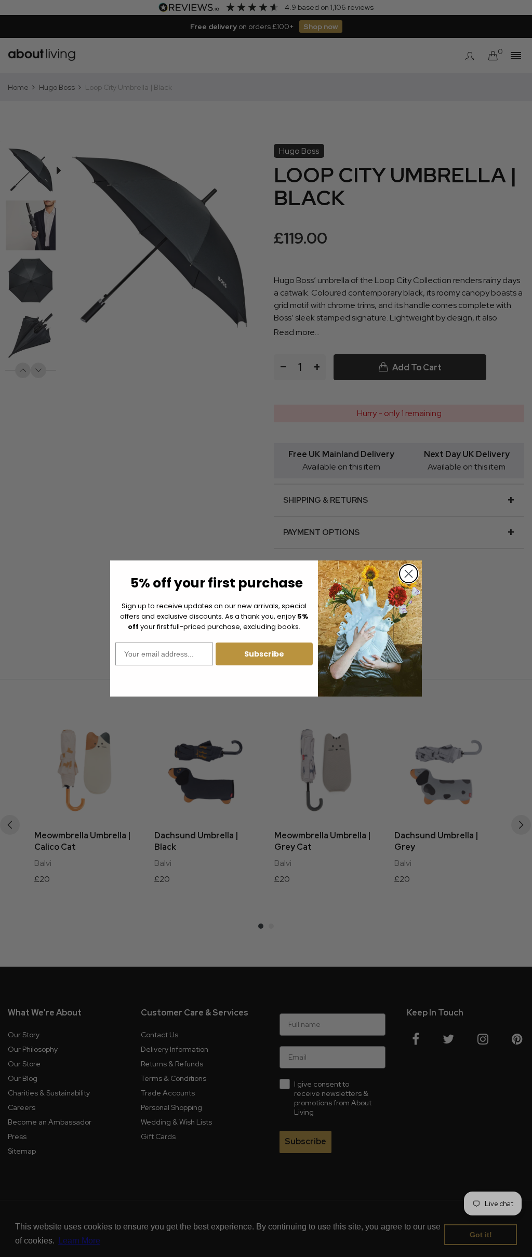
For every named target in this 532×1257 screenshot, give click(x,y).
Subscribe (264, 654)
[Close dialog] (409, 574)
